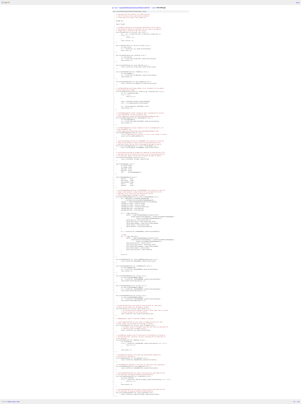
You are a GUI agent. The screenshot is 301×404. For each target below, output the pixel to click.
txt (294, 401)
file (144, 11)
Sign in (297, 2)
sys (116, 8)
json (298, 401)
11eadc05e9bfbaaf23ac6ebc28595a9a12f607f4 (134, 8)
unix (153, 8)
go (113, 8)
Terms (18, 401)
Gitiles (9, 401)
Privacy (14, 401)
